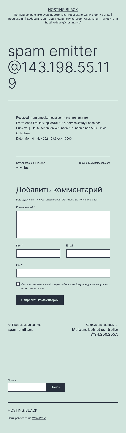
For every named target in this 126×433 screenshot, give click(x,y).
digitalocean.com (100, 163)
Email (70, 245)
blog (26, 167)
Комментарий (25, 207)
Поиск (12, 380)
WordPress (39, 418)
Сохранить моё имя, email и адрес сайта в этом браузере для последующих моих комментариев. (64, 286)
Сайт (19, 265)
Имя (19, 245)
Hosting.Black (63, 9)
